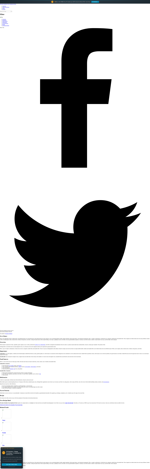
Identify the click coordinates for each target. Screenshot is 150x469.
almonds (11, 368)
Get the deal (94, 1)
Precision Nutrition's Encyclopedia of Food (8, 4)
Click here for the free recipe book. (11, 404)
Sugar (3, 420)
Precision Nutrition (8, 333)
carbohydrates (42, 344)
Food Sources (4, 21)
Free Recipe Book (5, 25)
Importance (4, 20)
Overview (4, 19)
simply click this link (69, 402)
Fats (3, 445)
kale (40, 373)
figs (9, 365)
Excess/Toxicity (5, 23)
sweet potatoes (27, 366)
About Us (4, 6)
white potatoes (33, 366)
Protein (4, 432)
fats (39, 344)
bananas (19, 365)
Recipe (3, 24)
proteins (36, 344)
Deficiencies (4, 22)
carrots (19, 366)
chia (14, 368)
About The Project (5, 7)
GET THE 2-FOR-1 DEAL (11, 464)
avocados (12, 365)
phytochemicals (106, 381)
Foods (3, 8)
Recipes (3, 9)
